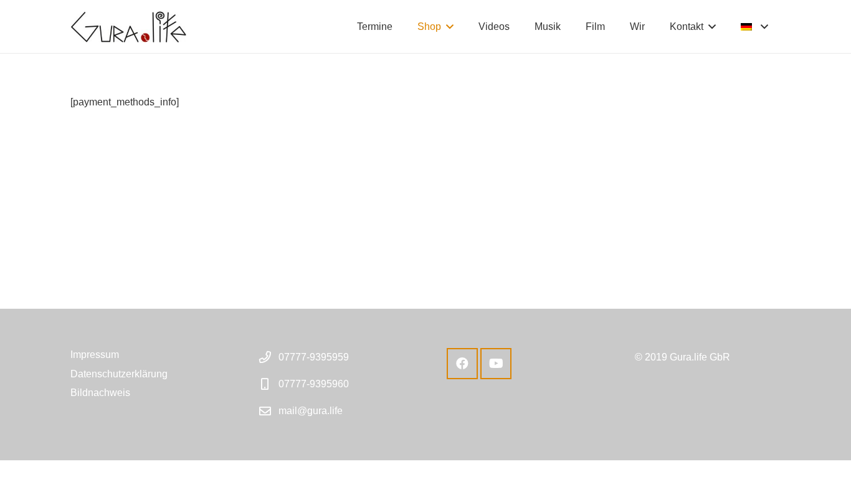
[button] (450, 26)
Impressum (94, 354)
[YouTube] (495, 363)
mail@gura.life (310, 410)
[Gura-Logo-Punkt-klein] (128, 26)
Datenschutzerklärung (119, 374)
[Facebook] (462, 363)
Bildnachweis (100, 392)
